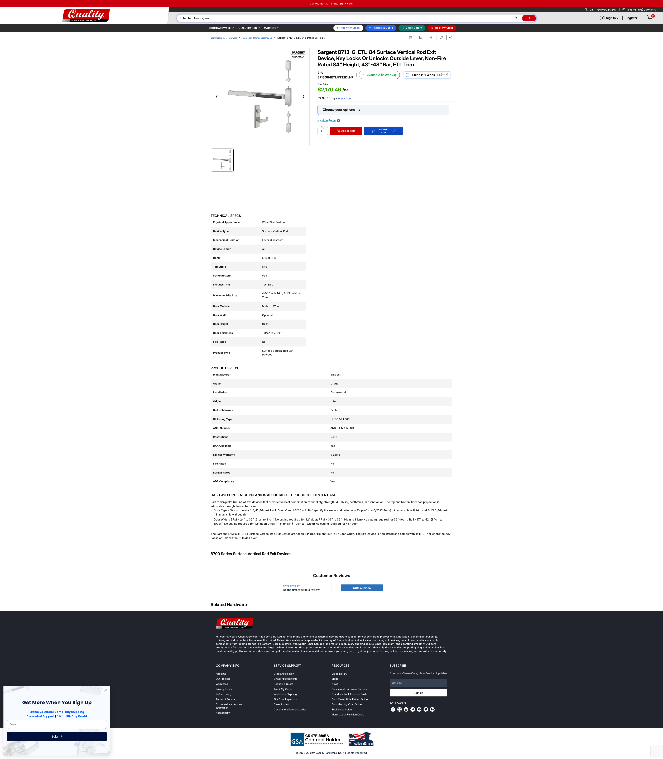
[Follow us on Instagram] (406, 709)
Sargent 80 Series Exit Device (257, 38)
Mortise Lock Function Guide (348, 714)
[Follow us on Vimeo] (425, 709)
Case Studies (281, 704)
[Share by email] (410, 38)
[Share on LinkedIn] (421, 38)
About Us (221, 673)
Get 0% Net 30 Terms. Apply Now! (331, 3)
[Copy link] (450, 38)
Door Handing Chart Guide (347, 704)
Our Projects (223, 678)
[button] (516, 18)
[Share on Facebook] (431, 38)
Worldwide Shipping (285, 694)
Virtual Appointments (285, 678)
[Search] (529, 18)
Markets (270, 27)
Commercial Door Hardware (224, 38)
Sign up (418, 693)
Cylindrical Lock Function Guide (349, 694)
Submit (57, 736)
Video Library (339, 673)
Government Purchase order (290, 709)
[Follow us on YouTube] (419, 709)
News (335, 683)
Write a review (361, 588)
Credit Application (284, 673)
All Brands (249, 27)
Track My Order (283, 689)
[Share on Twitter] (441, 38)
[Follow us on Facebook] (393, 709)
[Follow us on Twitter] (399, 709)
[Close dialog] (106, 690)
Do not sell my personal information (229, 706)
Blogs (335, 678)
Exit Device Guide (342, 709)
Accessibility (223, 712)
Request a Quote (283, 683)
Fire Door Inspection (285, 699)
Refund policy (224, 694)
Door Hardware (220, 27)
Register (631, 18)
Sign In (611, 18)
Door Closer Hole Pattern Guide (350, 699)
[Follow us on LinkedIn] (432, 709)
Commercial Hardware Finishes (349, 689)
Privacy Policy (224, 689)
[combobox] (349, 18)
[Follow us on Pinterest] (412, 709)
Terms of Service (226, 699)
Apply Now (344, 98)
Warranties (222, 683)
